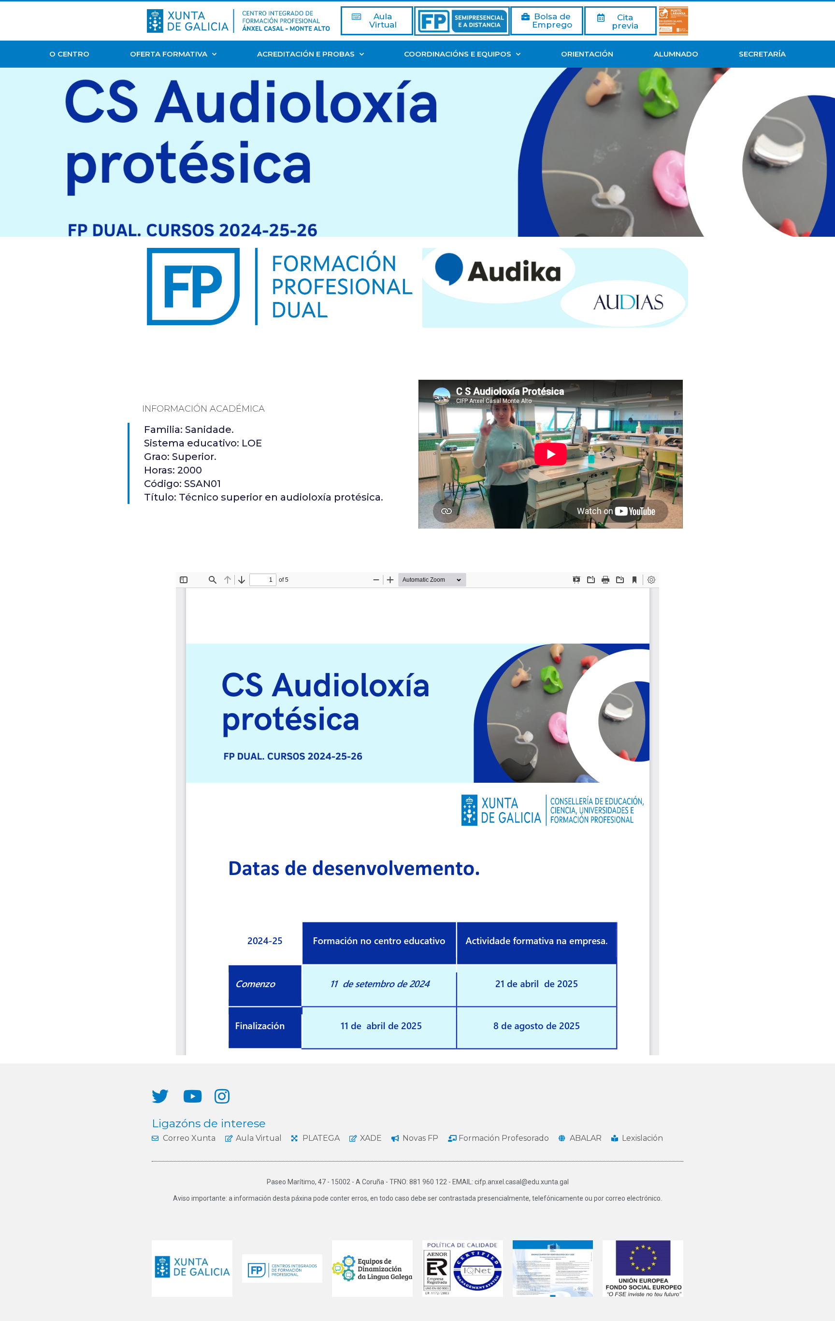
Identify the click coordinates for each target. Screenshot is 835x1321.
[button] (377, 20)
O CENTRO (69, 53)
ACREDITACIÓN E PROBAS (306, 53)
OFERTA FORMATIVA (168, 53)
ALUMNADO (676, 53)
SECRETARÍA (762, 53)
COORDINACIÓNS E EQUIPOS (457, 53)
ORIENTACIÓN (587, 53)
